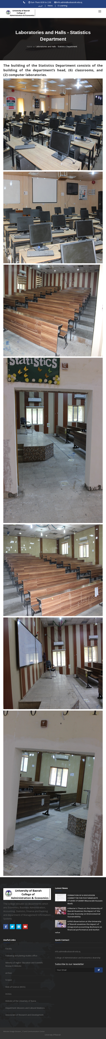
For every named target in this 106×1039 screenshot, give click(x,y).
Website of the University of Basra (20, 1001)
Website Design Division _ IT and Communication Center (24, 1031)
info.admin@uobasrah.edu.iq (69, 2)
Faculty (8, 948)
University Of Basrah (53, 1035)
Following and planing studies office (21, 955)
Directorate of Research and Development (24, 1015)
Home (29, 46)
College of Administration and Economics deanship (77, 957)
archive (8, 973)
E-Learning (62, 5)
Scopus (8, 980)
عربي (40, 5)
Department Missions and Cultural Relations (25, 1008)
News (50, 5)
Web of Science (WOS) (15, 987)
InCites (8, 994)
